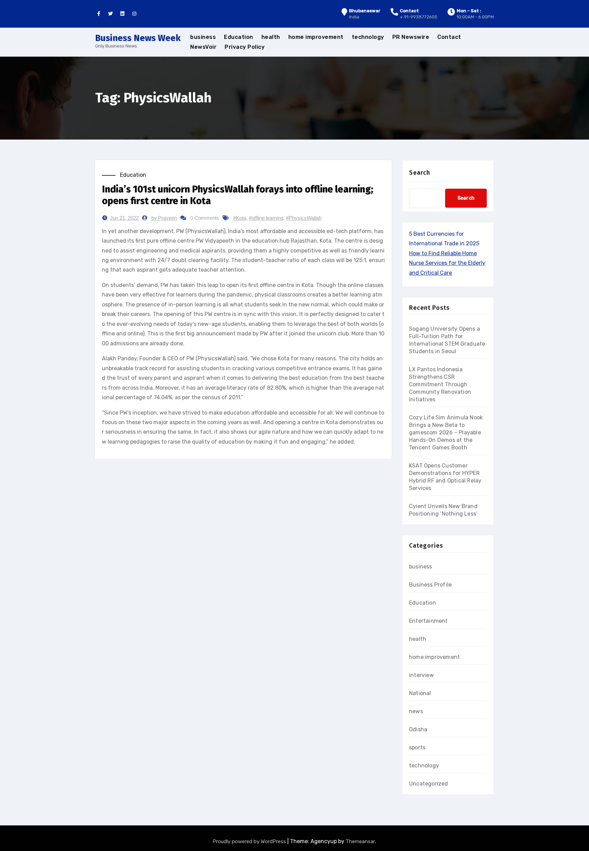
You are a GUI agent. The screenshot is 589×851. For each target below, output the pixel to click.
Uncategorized (428, 783)
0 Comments (204, 218)
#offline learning (266, 218)
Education (238, 37)
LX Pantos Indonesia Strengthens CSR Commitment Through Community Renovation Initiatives (440, 384)
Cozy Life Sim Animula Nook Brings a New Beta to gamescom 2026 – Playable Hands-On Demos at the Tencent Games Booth (446, 432)
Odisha (418, 729)
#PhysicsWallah (303, 218)
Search (419, 172)
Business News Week (138, 38)
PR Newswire (410, 37)
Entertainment (428, 621)
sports (417, 747)
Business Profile (430, 584)
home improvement (316, 37)
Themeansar (360, 841)
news (416, 711)
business (203, 37)
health (270, 37)
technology (368, 37)
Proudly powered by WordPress (250, 841)
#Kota (239, 218)
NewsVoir (203, 47)
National (420, 693)
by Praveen (164, 218)
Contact (449, 37)
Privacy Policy (245, 47)
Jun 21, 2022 (124, 218)
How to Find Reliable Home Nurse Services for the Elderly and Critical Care (447, 263)
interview (421, 675)
